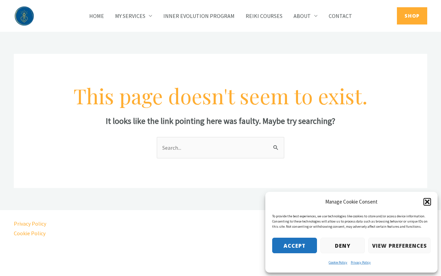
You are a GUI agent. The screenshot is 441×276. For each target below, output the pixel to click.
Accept (295, 245)
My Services (130, 15)
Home (96, 15)
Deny (342, 245)
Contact (340, 15)
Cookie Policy (338, 262)
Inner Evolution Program (199, 15)
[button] (427, 201)
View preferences (399, 245)
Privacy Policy (361, 262)
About (302, 15)
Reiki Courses (264, 15)
